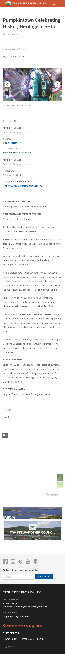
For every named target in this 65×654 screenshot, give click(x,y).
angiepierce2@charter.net (16, 616)
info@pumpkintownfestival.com (19, 181)
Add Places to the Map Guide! (25, 625)
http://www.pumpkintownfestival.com (22, 185)
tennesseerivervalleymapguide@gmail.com (25, 606)
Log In (40, 638)
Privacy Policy (10, 638)
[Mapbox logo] (51, 494)
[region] (32, 464)
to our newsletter (21, 570)
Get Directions (11, 143)
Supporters (11, 633)
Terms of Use (27, 638)
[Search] (54, 3)
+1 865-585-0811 (11, 603)
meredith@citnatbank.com (17, 152)
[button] (8, 84)
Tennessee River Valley (22, 592)
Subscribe (44, 576)
